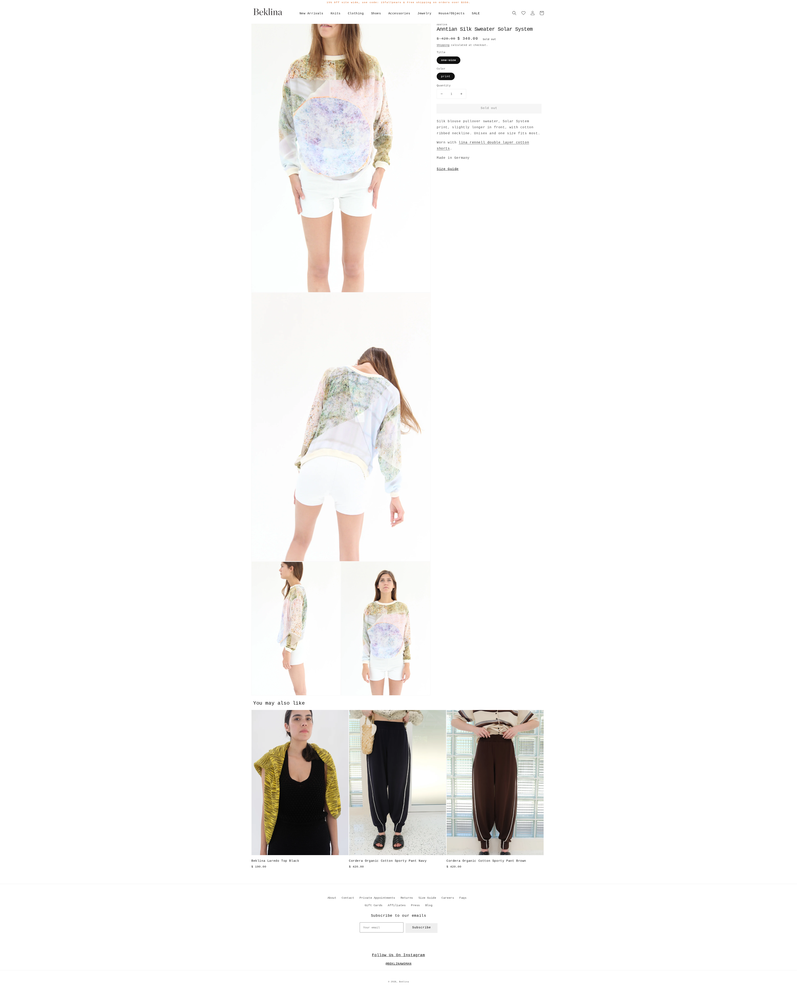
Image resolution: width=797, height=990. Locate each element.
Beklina (404, 982)
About (332, 898)
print (445, 76)
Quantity (444, 85)
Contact (348, 898)
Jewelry (424, 13)
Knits (336, 13)
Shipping (443, 45)
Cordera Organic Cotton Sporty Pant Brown (486, 861)
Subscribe (421, 927)
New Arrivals (311, 13)
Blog (428, 905)
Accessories (399, 13)
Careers (447, 898)
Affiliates (397, 905)
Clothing (356, 13)
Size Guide (448, 169)
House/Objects (452, 13)
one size (448, 60)
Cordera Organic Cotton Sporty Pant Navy (388, 861)
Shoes (376, 13)
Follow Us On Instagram (398, 955)
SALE (476, 13)
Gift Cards (374, 905)
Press (415, 905)
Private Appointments (377, 898)
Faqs (462, 898)
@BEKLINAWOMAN (399, 964)
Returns (407, 898)
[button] (514, 13)
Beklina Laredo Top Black (275, 861)
